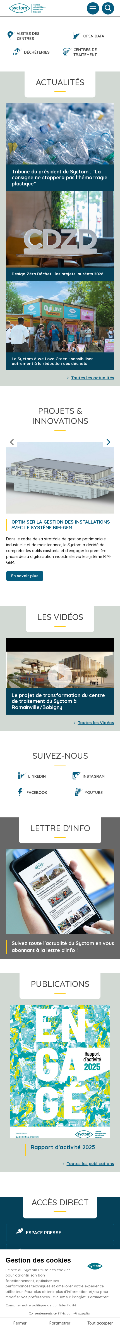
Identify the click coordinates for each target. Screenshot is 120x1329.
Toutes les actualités (92, 377)
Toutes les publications (90, 1163)
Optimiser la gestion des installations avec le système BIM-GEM (60, 524)
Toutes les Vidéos (96, 722)
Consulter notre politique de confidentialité (41, 1305)
